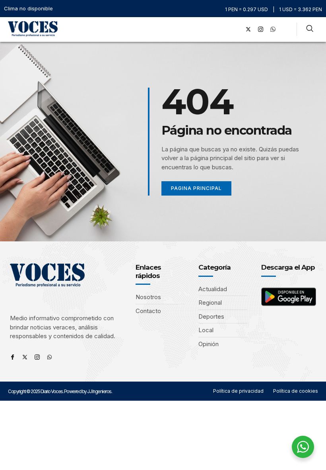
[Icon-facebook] (12, 357)
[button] (224, 29)
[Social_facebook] (236, 29)
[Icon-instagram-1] (260, 29)
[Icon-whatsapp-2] (273, 29)
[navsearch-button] (309, 29)
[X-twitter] (248, 29)
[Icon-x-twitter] (24, 357)
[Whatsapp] (49, 357)
